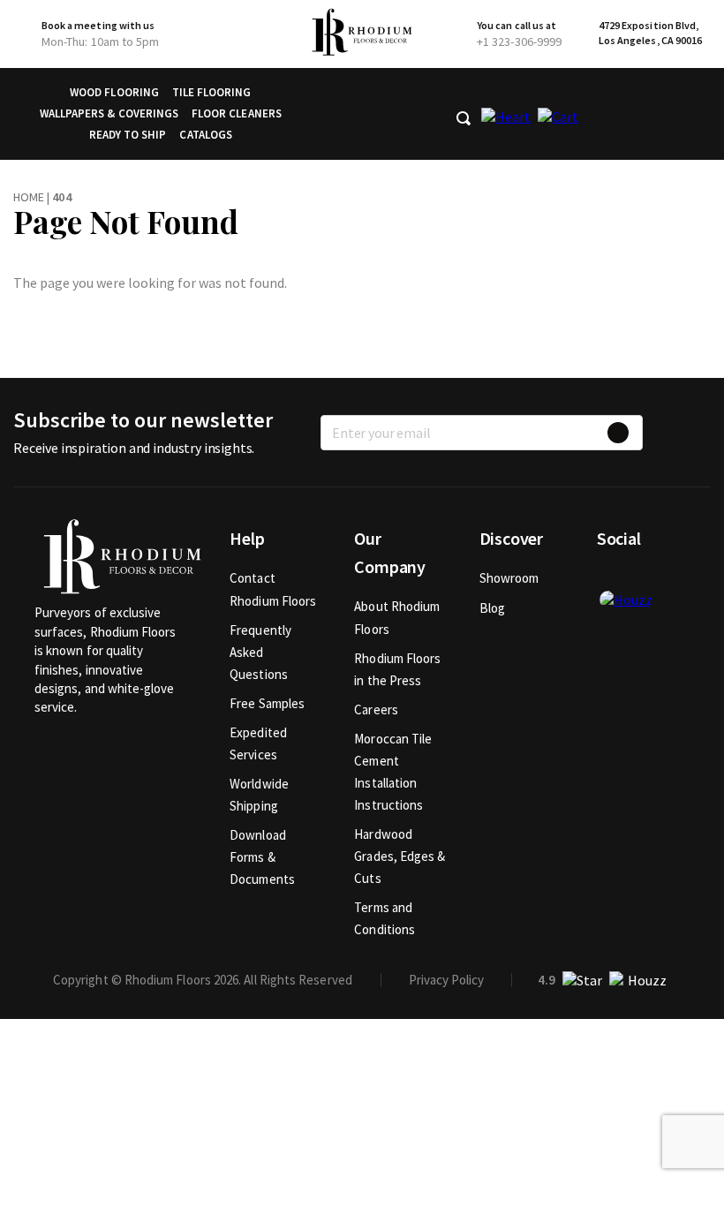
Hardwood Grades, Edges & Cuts (399, 856)
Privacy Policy (446, 979)
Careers (376, 709)
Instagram (668, 578)
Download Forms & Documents (262, 856)
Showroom (509, 578)
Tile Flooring (212, 92)
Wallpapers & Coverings (109, 113)
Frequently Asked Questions (260, 652)
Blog (492, 608)
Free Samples (267, 703)
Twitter (639, 578)
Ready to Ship (128, 134)
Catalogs (205, 134)
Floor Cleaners (237, 113)
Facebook (610, 578)
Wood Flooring (114, 92)
